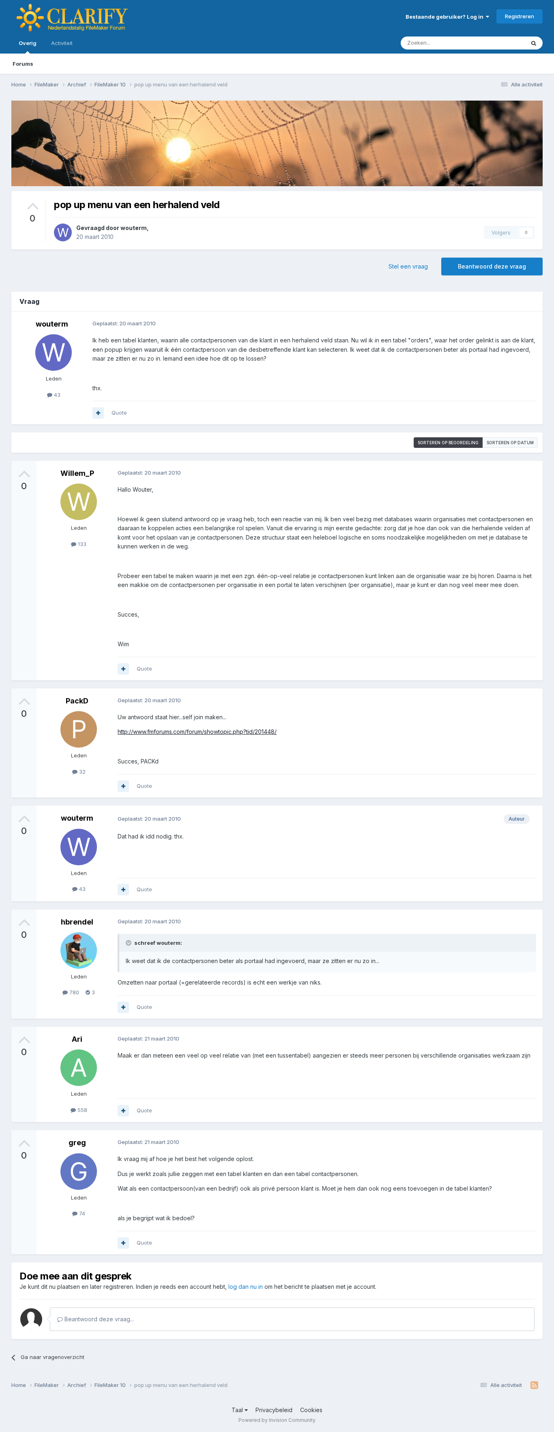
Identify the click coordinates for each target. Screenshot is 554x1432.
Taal (238, 1409)
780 (73, 992)
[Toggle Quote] (129, 943)
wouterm (133, 227)
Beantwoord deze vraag (492, 266)
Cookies (311, 1409)
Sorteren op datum (510, 442)
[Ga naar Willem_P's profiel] (78, 502)
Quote (119, 412)
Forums (23, 63)
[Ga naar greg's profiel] (78, 1171)
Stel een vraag (408, 266)
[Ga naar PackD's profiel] (78, 729)
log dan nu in (245, 1286)
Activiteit (62, 43)
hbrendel (77, 922)
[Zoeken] (534, 43)
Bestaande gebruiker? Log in (446, 16)
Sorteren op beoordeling (448, 442)
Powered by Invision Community (277, 1420)
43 (56, 394)
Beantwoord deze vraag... (98, 1319)
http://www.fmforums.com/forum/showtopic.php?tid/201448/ (197, 731)
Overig (28, 43)
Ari (77, 1039)
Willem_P (77, 473)
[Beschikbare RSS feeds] (534, 1385)
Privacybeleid (274, 1409)
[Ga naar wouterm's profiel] (63, 232)
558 (81, 1110)
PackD (77, 701)
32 (81, 771)
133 (81, 544)
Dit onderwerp (497, 43)
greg (77, 1142)
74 (81, 1213)
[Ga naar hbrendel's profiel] (78, 950)
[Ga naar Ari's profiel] (78, 1067)
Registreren (519, 16)
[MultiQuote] (98, 413)
